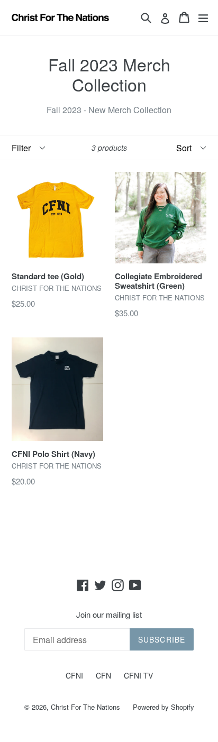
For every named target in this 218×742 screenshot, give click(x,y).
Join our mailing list (109, 614)
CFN (103, 675)
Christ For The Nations (85, 707)
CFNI (74, 675)
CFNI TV (138, 675)
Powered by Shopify (163, 707)
